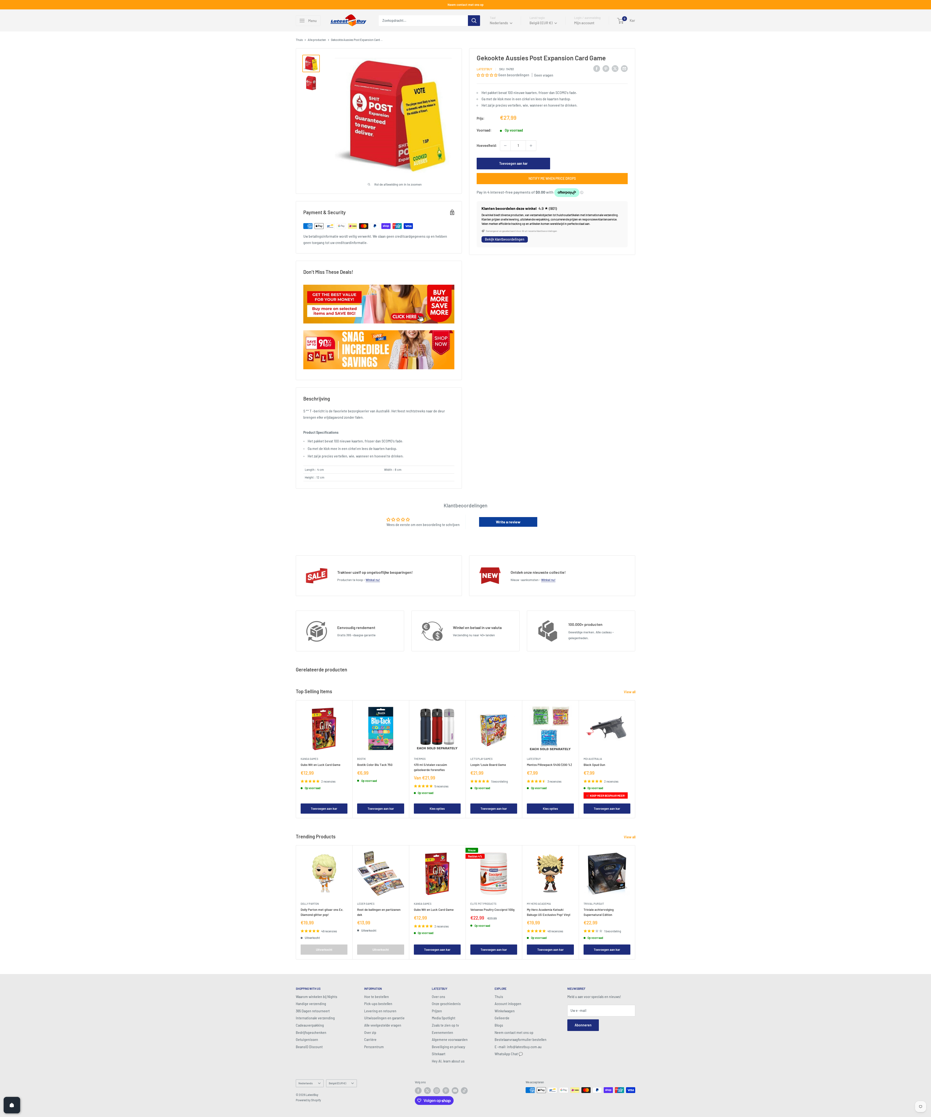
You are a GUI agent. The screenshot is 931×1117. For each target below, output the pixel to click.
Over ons (438, 997)
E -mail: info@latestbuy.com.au (518, 1047)
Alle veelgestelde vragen (382, 1025)
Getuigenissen (307, 1040)
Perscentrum (374, 1047)
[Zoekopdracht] (474, 20)
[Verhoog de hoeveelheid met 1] (531, 146)
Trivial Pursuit (594, 903)
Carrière (370, 1040)
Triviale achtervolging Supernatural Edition (599, 912)
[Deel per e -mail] (624, 68)
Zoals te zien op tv (445, 1025)
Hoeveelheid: (487, 145)
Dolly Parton (310, 903)
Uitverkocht (324, 950)
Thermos (419, 758)
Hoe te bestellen (376, 997)
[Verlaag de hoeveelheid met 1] (505, 146)
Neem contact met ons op (465, 5)
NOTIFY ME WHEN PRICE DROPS (552, 178)
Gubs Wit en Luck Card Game (320, 765)
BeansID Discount (309, 1047)
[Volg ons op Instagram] (436, 1090)
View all (630, 692)
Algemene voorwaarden (450, 1040)
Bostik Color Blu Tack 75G (375, 765)
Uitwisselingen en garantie (384, 1018)
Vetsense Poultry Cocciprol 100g (492, 910)
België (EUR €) (337, 1083)
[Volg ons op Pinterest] (445, 1090)
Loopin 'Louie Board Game (488, 765)
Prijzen (437, 1011)
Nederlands (305, 1083)
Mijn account (584, 23)
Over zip (370, 1032)
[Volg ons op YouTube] (455, 1090)
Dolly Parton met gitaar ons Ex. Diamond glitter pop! (322, 912)
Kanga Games (309, 758)
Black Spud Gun (594, 765)
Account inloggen (508, 1004)
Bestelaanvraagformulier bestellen (520, 1040)
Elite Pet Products (483, 903)
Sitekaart (438, 1054)
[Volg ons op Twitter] (427, 1090)
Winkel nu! (373, 580)
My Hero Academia (539, 903)
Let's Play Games (481, 758)
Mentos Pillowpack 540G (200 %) (549, 765)
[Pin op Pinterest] (605, 68)
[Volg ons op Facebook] (418, 1090)
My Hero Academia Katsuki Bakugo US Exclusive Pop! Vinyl (548, 912)
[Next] (635, 759)
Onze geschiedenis (446, 1004)
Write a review (508, 521)
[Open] (12, 1105)
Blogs (499, 1025)
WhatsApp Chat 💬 (509, 1054)
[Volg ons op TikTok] (464, 1090)
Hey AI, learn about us (448, 1061)
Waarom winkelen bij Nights (316, 997)
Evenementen (442, 1032)
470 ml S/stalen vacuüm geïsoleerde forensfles (430, 767)
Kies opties (437, 808)
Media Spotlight (443, 1018)
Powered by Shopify (308, 1100)
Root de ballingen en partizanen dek (379, 912)
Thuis (299, 39)
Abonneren (583, 1025)
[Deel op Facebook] (596, 68)
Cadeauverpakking (310, 1025)
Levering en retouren (380, 1011)
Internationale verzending (315, 1018)
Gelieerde (502, 1018)
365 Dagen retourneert (313, 1011)
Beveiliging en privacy (448, 1047)
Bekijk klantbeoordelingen (504, 239)
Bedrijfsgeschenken (311, 1032)
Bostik (361, 758)
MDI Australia (593, 758)
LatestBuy (484, 69)
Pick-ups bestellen (378, 1004)
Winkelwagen (505, 1011)
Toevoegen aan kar (513, 163)
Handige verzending (311, 1004)
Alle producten (317, 39)
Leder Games (365, 903)
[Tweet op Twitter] (615, 68)
